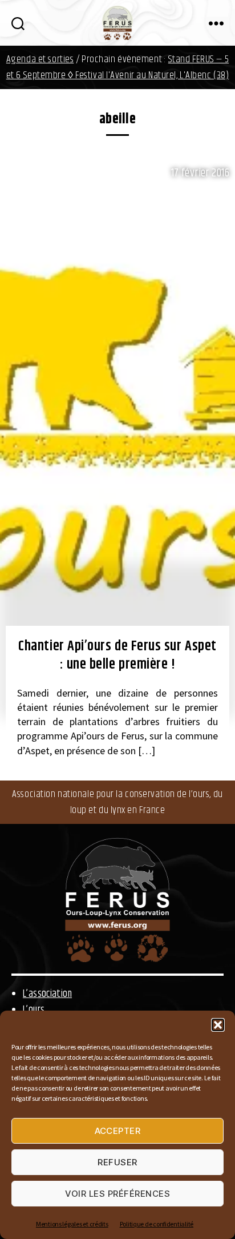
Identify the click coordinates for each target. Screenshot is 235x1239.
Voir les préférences (118, 1193)
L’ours (33, 1010)
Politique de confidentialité (156, 1224)
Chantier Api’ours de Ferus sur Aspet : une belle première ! (117, 655)
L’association (47, 994)
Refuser (117, 1162)
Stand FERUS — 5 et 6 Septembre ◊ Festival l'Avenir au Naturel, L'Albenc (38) (117, 67)
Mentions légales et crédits (72, 1224)
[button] (218, 1025)
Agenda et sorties (40, 59)
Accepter (118, 1130)
